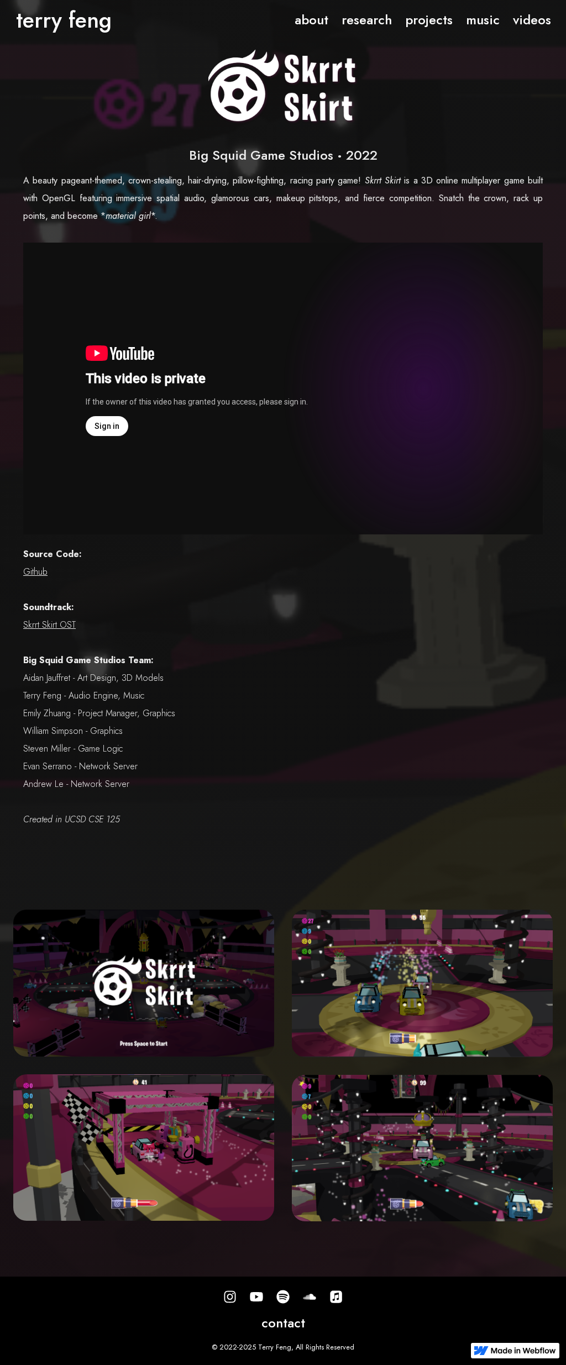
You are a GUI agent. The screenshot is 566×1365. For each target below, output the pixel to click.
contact (283, 1322)
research (367, 19)
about (311, 19)
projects (429, 19)
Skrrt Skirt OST (49, 624)
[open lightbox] (143, 983)
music (483, 19)
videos (532, 19)
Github (35, 571)
